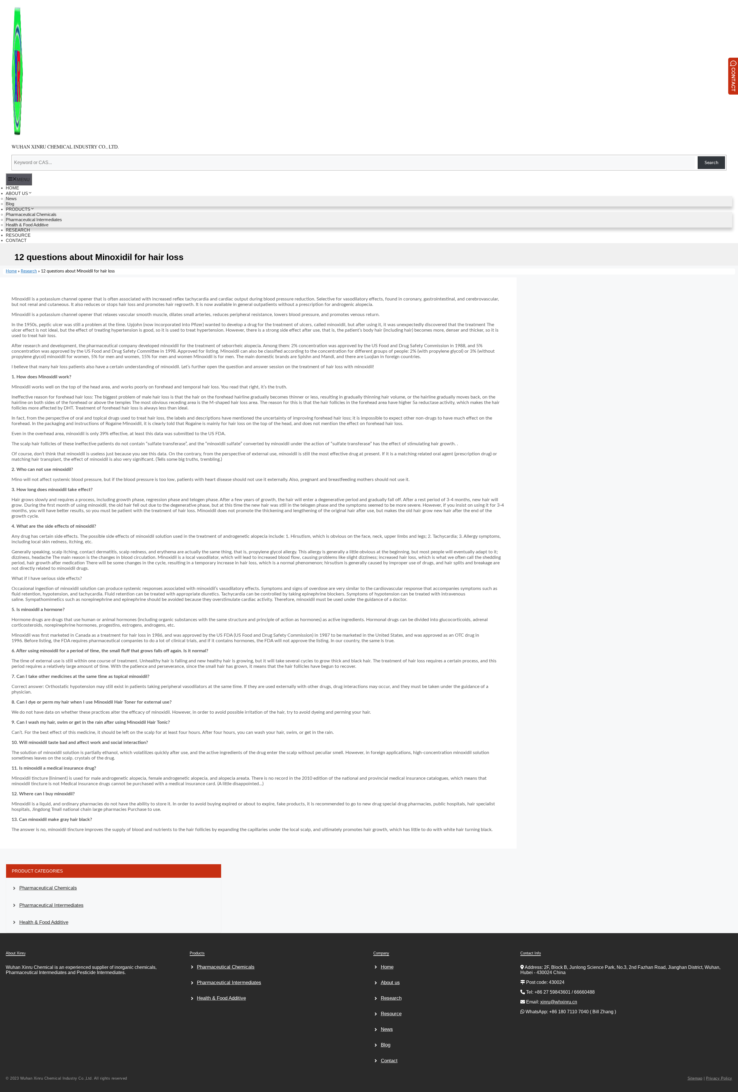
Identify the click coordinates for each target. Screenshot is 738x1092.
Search (711, 162)
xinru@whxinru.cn (558, 1001)
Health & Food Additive (43, 922)
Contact (389, 1060)
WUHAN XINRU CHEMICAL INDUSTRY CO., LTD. (65, 146)
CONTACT (16, 240)
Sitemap (695, 1078)
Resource (391, 1013)
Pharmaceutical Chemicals (48, 888)
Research (29, 271)
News (387, 1029)
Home (11, 271)
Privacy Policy (719, 1078)
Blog (385, 1045)
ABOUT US (17, 193)
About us (390, 982)
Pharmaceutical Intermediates (51, 905)
